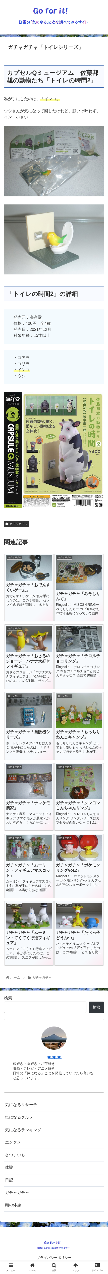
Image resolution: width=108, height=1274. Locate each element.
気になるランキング (23, 1130)
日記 (9, 1180)
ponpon (54, 1057)
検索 (8, 998)
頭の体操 (13, 1205)
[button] (97, 744)
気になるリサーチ (21, 1105)
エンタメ (13, 1142)
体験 (9, 1167)
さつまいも (15, 1155)
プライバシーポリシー (54, 1258)
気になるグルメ (19, 1117)
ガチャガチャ (19, 524)
